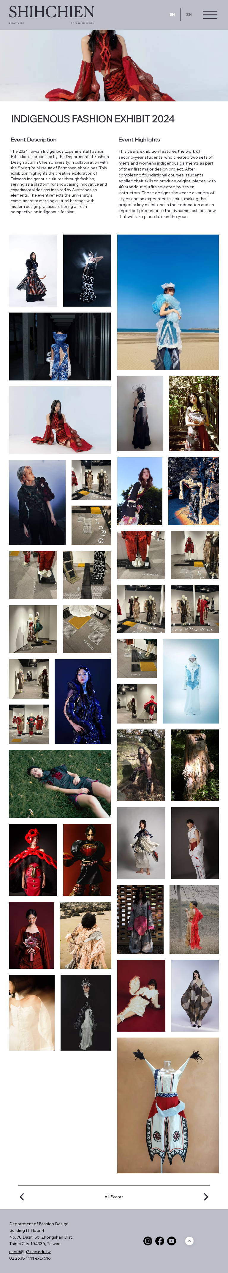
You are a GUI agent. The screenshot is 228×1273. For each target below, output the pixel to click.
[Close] (189, 1241)
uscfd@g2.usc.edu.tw (30, 1251)
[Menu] (210, 15)
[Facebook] (159, 1241)
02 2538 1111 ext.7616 (30, 1258)
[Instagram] (147, 1241)
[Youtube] (171, 1241)
